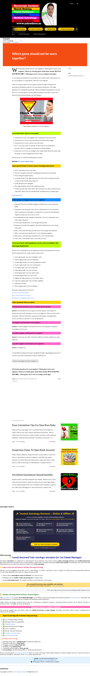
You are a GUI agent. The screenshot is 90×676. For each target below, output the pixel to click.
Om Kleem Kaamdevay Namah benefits (32, 474)
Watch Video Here (17, 195)
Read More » (53, 441)
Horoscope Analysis (70, 29)
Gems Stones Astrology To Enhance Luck (76, 75)
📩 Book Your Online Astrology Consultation (45, 544)
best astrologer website (19, 672)
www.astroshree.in (58, 586)
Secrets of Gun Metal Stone (20, 292)
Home (13, 34)
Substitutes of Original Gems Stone (23, 298)
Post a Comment (20, 441)
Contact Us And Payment (23, 34)
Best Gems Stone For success (21, 295)
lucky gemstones (75, 597)
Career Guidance (21, 29)
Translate (16, 42)
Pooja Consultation (52, 29)
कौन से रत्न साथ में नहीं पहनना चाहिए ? (25, 161)
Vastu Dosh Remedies (11, 635)
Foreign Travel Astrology (12, 633)
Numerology (36, 29)
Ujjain (26, 654)
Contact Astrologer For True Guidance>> (25, 361)
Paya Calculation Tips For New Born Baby (34, 425)
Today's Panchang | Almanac (39, 34)
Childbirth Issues (10, 624)
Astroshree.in (7, 597)
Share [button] (69, 68)
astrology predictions (21, 653)
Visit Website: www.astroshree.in (46, 660)
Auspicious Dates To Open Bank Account (33, 449)
